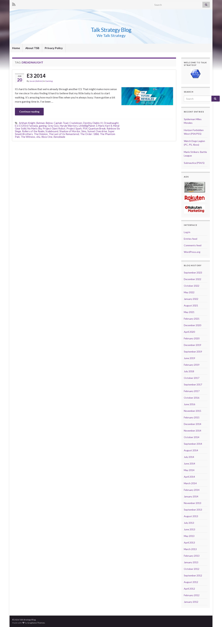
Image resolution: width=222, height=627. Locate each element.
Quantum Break (97, 128)
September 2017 (193, 384)
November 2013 (192, 503)
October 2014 (191, 437)
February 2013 (191, 555)
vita (38, 136)
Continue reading (29, 111)
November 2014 (192, 430)
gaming (43, 125)
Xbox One (46, 136)
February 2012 (191, 595)
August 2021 (191, 305)
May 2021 (189, 312)
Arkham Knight (27, 122)
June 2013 (189, 529)
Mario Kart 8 (105, 125)
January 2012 (191, 601)
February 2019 (191, 364)
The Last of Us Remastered (64, 134)
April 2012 (189, 588)
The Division (41, 134)
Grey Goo (53, 125)
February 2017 (191, 391)
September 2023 (193, 272)
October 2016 (191, 397)
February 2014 (191, 489)
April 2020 (189, 331)
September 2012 (193, 575)
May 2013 (189, 535)
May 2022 (189, 292)
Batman (40, 122)
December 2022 (192, 279)
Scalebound (51, 131)
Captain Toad (61, 122)
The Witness (28, 136)
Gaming (49, 81)
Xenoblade (59, 136)
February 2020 (191, 338)
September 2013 (193, 509)
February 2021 (191, 318)
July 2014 (189, 456)
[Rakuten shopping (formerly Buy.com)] (194, 198)
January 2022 (191, 298)
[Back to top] (214, 619)
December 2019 (192, 344)
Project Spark (74, 128)
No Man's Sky (34, 128)
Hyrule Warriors (69, 125)
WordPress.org (192, 251)
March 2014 (190, 483)
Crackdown (75, 122)
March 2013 (190, 549)
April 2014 (189, 476)
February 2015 (191, 417)
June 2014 (189, 463)
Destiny (87, 122)
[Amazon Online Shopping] (194, 186)
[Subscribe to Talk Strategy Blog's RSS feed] (13, 3)
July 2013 (189, 522)
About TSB (32, 48)
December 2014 (192, 424)
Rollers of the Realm (33, 131)
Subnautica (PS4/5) (194, 162)
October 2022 (191, 285)
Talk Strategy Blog (111, 29)
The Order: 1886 (89, 134)
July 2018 (189, 371)
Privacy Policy (54, 48)
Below (49, 122)
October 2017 (191, 377)
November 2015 (192, 410)
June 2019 (189, 358)
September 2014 (193, 443)
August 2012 (191, 582)
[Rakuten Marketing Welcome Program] (194, 208)
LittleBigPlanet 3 (88, 125)
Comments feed (192, 245)
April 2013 (189, 542)
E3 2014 (36, 75)
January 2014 (191, 496)
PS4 (85, 128)
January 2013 (191, 562)
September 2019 (193, 351)
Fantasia (33, 125)
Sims (83, 131)
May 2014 (189, 470)
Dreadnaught (111, 122)
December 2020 (192, 325)
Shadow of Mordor (69, 131)
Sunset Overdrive (97, 131)
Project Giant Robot (54, 128)
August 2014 (191, 450)
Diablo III (98, 122)
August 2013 (191, 516)
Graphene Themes (36, 622)
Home (16, 48)
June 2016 (189, 404)
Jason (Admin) (36, 81)
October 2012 (191, 568)
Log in (187, 232)
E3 (16, 125)
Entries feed (190, 238)
